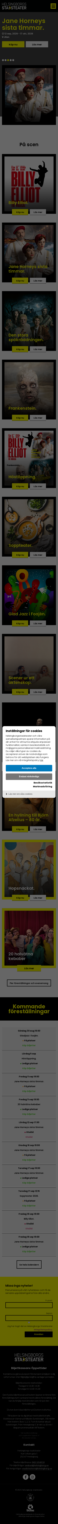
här (41, 760)
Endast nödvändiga (29, 776)
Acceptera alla (29, 768)
